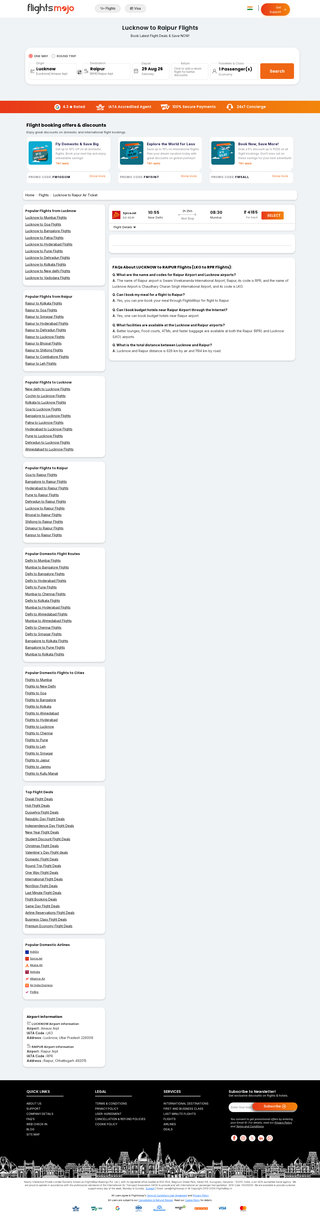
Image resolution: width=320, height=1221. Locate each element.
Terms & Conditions (111, 1103)
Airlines (170, 1124)
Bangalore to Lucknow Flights (48, 416)
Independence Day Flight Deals (49, 826)
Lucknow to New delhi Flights (47, 271)
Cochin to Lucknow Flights (45, 396)
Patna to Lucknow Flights (44, 422)
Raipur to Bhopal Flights (43, 343)
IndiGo (34, 951)
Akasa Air (36, 965)
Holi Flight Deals (37, 806)
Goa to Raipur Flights (41, 475)
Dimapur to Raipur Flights (44, 528)
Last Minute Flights (180, 1114)
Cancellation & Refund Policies (120, 1119)
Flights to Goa (35, 693)
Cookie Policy (106, 1124)
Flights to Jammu (38, 767)
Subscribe (273, 1106)
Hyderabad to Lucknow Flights (48, 429)
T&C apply (62, 163)
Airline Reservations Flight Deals (49, 913)
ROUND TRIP (66, 56)
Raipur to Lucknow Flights (45, 337)
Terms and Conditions (250, 1126)
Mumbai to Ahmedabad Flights (48, 621)
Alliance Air (37, 978)
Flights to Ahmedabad (42, 713)
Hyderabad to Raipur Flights (46, 488)
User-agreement (108, 1114)
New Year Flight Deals (42, 832)
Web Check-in (36, 1124)
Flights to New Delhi (40, 686)
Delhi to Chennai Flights (43, 627)
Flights (110, 8)
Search (277, 71)
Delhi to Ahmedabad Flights (46, 614)
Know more (97, 176)
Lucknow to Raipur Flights (45, 508)
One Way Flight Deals (41, 873)
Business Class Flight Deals (46, 919)
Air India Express (41, 985)
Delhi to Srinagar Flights (43, 634)
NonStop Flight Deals (41, 886)
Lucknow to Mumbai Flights (46, 218)
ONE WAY (41, 56)
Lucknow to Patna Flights (44, 238)
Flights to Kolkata (38, 706)
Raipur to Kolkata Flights (43, 303)
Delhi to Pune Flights (41, 587)
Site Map (33, 1134)
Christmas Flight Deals (42, 846)
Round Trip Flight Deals (43, 866)
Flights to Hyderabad (41, 720)
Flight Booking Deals (41, 899)
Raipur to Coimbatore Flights (47, 357)
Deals (168, 1129)
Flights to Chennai (39, 733)
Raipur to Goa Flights (41, 310)
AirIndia (35, 972)
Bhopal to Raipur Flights (43, 515)
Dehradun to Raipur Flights (45, 501)
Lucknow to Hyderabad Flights (48, 244)
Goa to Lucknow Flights (43, 409)
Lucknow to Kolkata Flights (45, 264)
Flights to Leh (35, 746)
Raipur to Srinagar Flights (44, 317)
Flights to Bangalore (40, 700)
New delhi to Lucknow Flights (47, 389)
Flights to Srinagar (39, 753)
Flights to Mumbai (38, 680)
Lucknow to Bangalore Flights (48, 231)
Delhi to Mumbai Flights (43, 560)
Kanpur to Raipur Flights (43, 535)
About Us (33, 1103)
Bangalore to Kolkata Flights (46, 641)
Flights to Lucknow (39, 727)
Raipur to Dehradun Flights (45, 330)
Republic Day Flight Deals (45, 819)
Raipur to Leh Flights (40, 363)
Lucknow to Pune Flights (44, 251)
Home (29, 195)
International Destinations (186, 1103)
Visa (137, 8)
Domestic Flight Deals (41, 859)
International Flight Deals (44, 879)
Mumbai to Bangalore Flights (47, 567)
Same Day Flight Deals (42, 906)
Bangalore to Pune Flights (45, 647)
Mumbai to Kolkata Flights (44, 654)
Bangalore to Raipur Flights (46, 482)
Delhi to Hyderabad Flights (45, 581)
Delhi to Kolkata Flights (42, 601)
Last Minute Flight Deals (43, 893)
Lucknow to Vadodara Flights (47, 278)
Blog (30, 1129)
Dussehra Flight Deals (42, 812)
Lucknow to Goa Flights (43, 224)
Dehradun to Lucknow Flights (47, 442)
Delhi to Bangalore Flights (45, 574)
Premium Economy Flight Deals (48, 926)
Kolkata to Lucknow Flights (45, 402)
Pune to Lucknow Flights (44, 436)
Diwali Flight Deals (39, 799)
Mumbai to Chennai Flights (45, 594)
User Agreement (178, 1195)
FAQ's (30, 1119)
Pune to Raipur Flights (42, 495)
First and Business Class (183, 1108)
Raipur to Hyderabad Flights (46, 323)
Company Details (39, 1114)
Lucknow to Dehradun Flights (47, 258)
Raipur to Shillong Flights (44, 350)
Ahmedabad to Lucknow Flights (49, 449)
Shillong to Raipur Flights (44, 522)
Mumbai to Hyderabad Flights (48, 607)
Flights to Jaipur (37, 760)
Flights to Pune (36, 740)
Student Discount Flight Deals (47, 839)
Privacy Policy (106, 1108)
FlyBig (34, 992)
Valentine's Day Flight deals (46, 852)
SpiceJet (36, 958)
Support (33, 1108)
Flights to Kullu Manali (41, 773)
